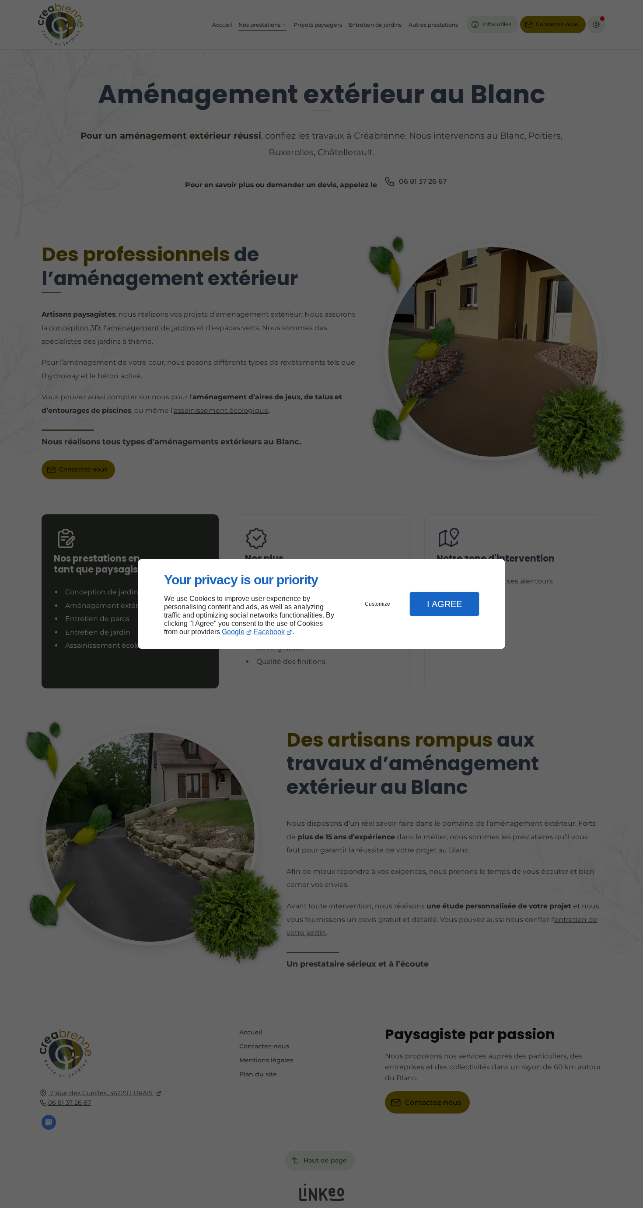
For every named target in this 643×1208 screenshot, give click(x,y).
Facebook (269, 631)
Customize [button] (377, 604)
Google (233, 631)
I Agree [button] (444, 604)
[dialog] (321, 604)
